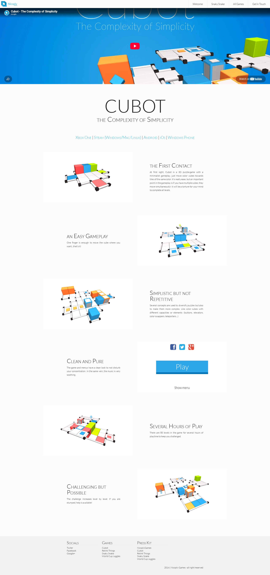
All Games (238, 3)
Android (150, 137)
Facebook (71, 550)
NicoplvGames (144, 547)
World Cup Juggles (111, 556)
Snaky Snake (218, 3)
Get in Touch (259, 3)
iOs (162, 137)
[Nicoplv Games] (9, 4)
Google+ (71, 553)
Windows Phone (181, 137)
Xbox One (83, 137)
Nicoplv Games (178, 567)
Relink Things (108, 550)
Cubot (105, 547)
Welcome (198, 3)
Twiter (70, 547)
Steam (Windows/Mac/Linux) (117, 137)
